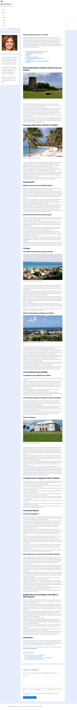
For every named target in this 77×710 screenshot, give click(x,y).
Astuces (3, 22)
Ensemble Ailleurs (6, 4)
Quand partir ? (29, 54)
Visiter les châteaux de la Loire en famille (33, 656)
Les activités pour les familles (32, 56)
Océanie (3, 20)
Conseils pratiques (30, 59)
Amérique (4, 17)
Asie (3, 15)
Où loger (28, 55)
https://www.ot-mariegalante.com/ (30, 648)
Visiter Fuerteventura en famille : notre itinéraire (34, 659)
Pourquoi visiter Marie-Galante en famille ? (34, 52)
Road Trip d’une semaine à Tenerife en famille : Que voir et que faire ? (39, 657)
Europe (3, 12)
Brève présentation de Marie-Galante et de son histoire (37, 51)
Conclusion (28, 62)
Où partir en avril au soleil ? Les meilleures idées (34, 655)
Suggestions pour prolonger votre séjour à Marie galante (37, 61)
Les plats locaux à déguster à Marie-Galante (35, 58)
